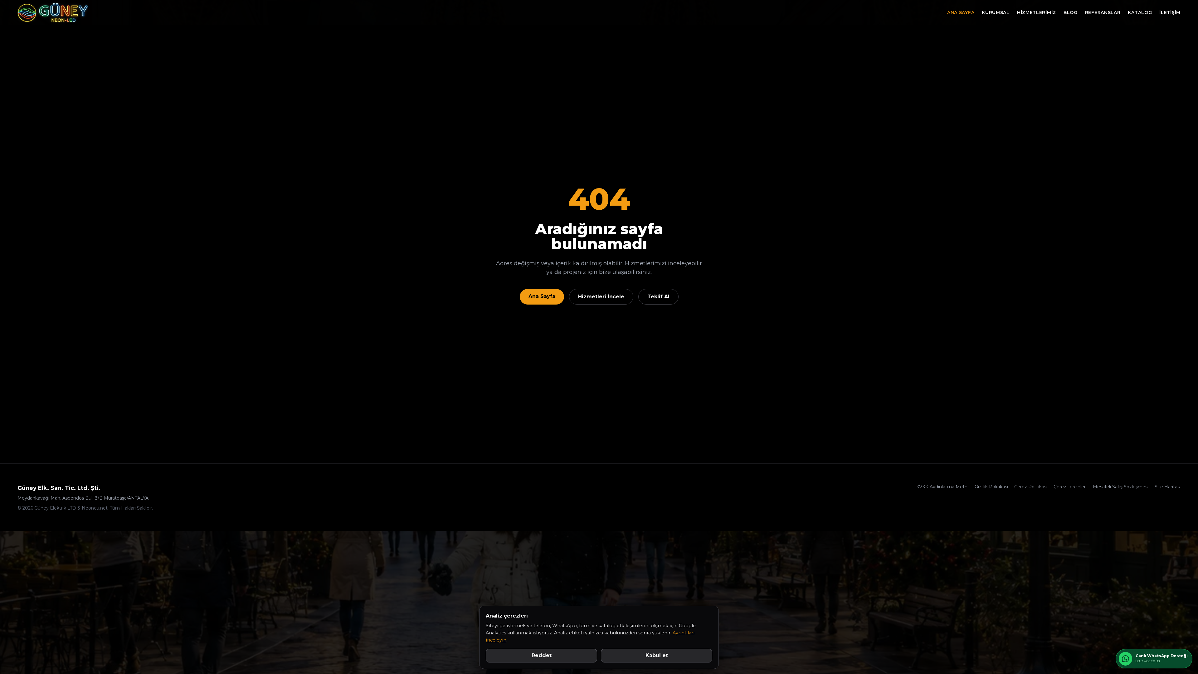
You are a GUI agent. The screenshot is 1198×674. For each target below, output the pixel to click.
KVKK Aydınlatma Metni (942, 487)
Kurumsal (996, 12)
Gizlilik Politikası (991, 487)
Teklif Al (658, 297)
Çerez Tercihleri (1070, 487)
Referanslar (1103, 12)
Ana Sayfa (960, 12)
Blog (1071, 12)
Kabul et (656, 655)
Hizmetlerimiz (1036, 12)
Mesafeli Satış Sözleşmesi (1120, 487)
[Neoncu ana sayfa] (52, 12)
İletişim (1170, 12)
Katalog (1140, 12)
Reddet (542, 655)
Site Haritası (1168, 487)
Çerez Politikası (1030, 487)
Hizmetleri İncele (601, 297)
